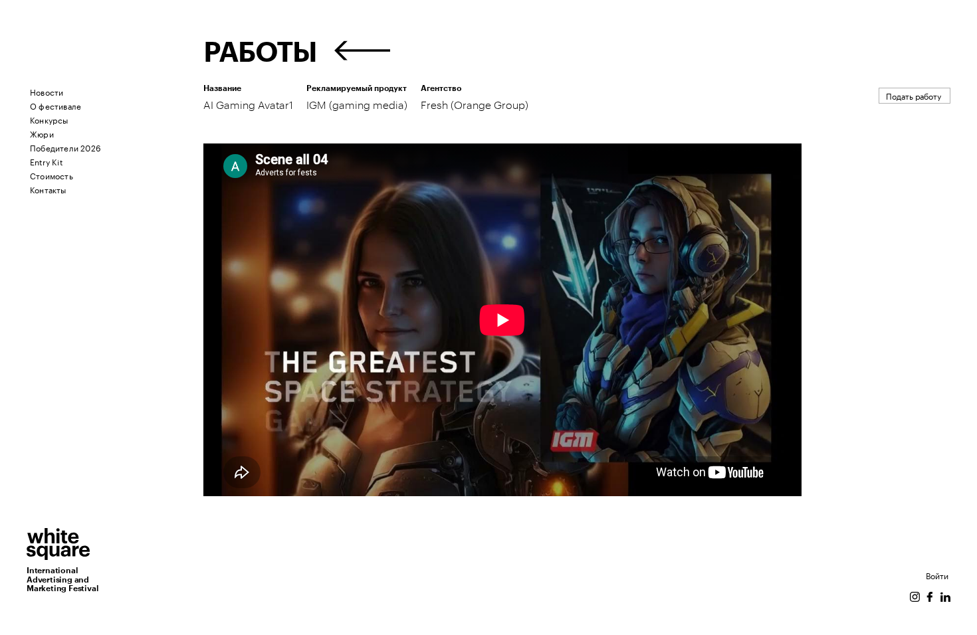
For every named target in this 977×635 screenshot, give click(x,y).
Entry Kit (46, 161)
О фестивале (55, 105)
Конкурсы (49, 119)
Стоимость (51, 175)
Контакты (48, 189)
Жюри (42, 133)
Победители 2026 (65, 147)
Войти (937, 575)
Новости (46, 91)
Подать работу (913, 95)
